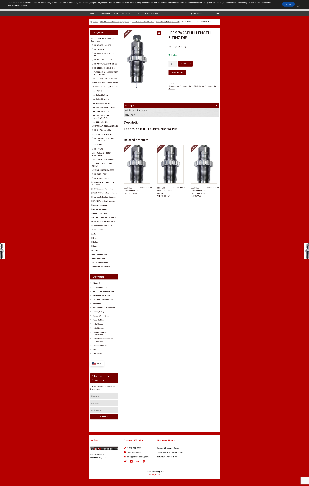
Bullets (95, 242)
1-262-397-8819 (152, 13)
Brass (95, 238)
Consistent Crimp (98, 258)
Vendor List (97, 303)
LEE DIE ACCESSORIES (102, 130)
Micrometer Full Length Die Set (105, 87)
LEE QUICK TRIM (100, 174)
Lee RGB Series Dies (100, 122)
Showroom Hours (100, 287)
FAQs (136, 13)
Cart (116, 13)
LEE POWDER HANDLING (102, 134)
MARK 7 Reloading (100, 205)
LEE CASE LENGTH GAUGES (103, 170)
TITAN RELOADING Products (104, 217)
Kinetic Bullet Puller (99, 254)
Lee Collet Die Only (100, 95)
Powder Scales (97, 230)
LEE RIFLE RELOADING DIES (143, 22)
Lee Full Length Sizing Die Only (167, 22)
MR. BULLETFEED (100, 209)
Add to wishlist (177, 72)
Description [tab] (130, 105)
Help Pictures (98, 328)
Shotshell (96, 246)
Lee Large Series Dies (100, 111)
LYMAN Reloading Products (104, 201)
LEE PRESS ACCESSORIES (104, 60)
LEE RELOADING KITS (102, 45)
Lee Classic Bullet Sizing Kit (103, 159)
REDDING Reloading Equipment (105, 193)
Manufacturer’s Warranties (104, 308)
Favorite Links (98, 320)
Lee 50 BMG (97, 91)
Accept (288, 4)
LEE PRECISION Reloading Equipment (114, 22)
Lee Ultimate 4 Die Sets (101, 103)
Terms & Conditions (101, 316)
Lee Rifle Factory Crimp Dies (103, 107)
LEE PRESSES (99, 49)
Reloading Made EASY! (102, 295)
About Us (97, 283)
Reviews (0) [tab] (130, 115)
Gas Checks (95, 250)
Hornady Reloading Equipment (105, 197)
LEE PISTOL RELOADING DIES (105, 64)
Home (92, 13)
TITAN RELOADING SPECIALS (103, 221)
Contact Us (97, 353)
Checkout (126, 13)
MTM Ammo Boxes (100, 262)
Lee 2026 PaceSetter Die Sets (106, 83)
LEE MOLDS (98, 149)
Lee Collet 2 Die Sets (100, 99)
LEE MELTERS (97, 145)
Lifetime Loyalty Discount (103, 299)
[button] (159, 33)
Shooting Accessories (101, 266)
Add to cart (185, 64)
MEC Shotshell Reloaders (103, 189)
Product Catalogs (100, 345)
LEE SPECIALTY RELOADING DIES (105, 126)
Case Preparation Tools (102, 226)
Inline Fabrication (100, 213)
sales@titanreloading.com (138, 457)
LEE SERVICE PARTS (101, 178)
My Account (105, 13)
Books (93, 234)
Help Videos (98, 324)
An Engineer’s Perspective (103, 291)
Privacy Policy (98, 312)
